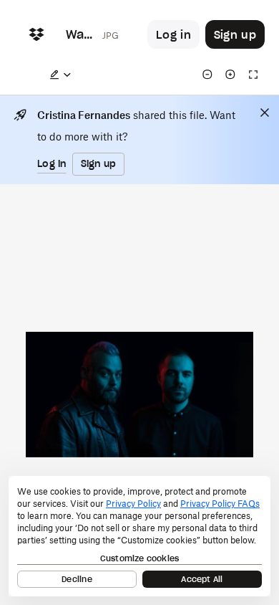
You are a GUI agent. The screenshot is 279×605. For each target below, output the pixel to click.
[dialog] (139, 536)
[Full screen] (253, 74)
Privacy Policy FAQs (220, 503)
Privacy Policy (133, 503)
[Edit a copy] (60, 74)
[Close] (264, 112)
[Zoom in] (230, 74)
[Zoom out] (207, 74)
